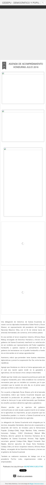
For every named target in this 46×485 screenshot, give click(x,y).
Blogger (32, 483)
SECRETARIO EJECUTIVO (33, 466)
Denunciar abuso (39, 483)
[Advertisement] (23, 34)
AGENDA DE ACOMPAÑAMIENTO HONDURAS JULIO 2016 (26, 65)
